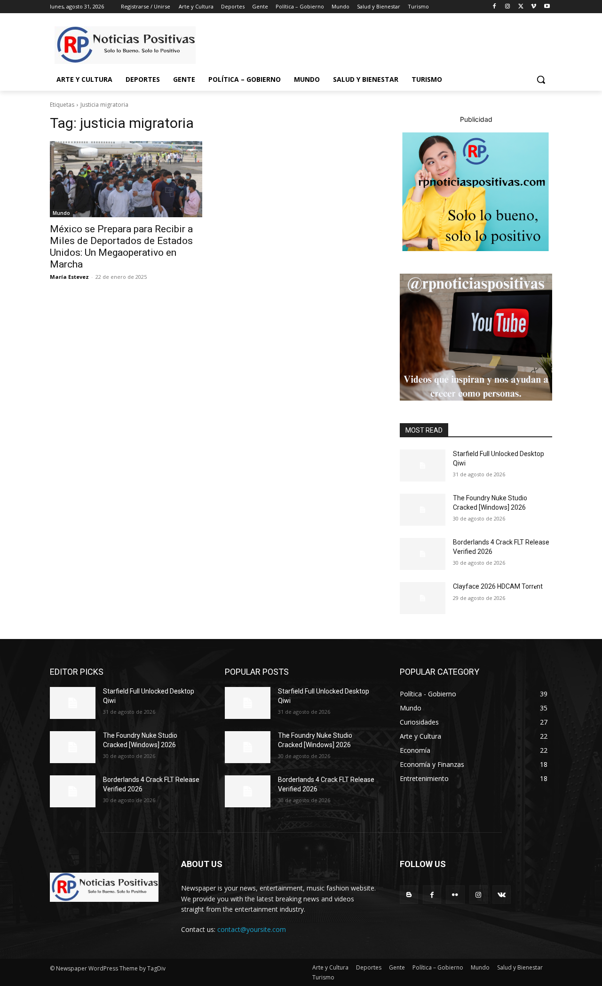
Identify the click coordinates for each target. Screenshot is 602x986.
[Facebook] (494, 6)
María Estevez (69, 276)
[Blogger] (409, 894)
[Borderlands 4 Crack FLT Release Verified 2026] (422, 554)
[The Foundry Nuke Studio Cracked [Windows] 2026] (422, 510)
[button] (541, 79)
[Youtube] (546, 6)
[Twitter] (520, 6)
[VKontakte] (501, 894)
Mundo (61, 213)
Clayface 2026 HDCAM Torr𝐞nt (498, 586)
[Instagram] (507, 6)
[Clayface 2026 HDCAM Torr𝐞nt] (422, 598)
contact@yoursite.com (251, 929)
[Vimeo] (533, 6)
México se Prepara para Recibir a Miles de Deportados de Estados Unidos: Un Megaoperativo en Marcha (121, 246)
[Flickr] (455, 894)
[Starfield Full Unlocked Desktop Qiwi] (422, 465)
